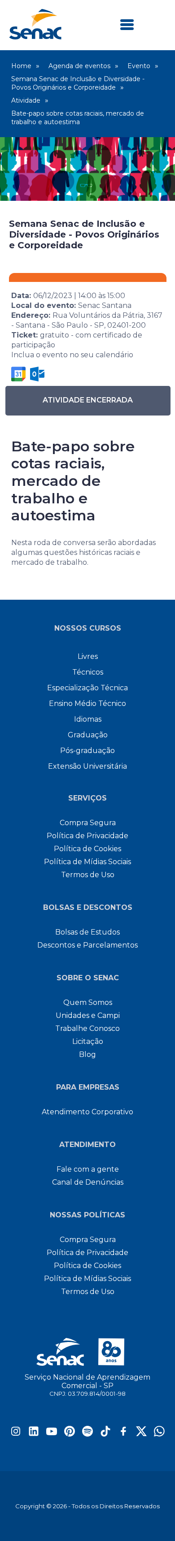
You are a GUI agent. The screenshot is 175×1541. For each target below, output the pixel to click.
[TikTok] (105, 1434)
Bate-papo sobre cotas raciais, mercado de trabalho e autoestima (77, 117)
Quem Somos (87, 1002)
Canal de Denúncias (87, 1182)
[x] (141, 1434)
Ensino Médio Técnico (87, 703)
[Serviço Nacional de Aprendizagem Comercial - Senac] (35, 37)
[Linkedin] (33, 1434)
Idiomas (87, 719)
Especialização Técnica (87, 688)
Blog (87, 1054)
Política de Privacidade (87, 835)
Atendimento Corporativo (87, 1112)
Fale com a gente (88, 1169)
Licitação (87, 1041)
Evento (138, 66)
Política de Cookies (87, 848)
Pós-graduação (87, 750)
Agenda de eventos (79, 66)
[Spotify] (87, 1434)
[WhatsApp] (159, 1434)
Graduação (88, 735)
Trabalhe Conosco (87, 1028)
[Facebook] (123, 1434)
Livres (88, 656)
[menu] (127, 25)
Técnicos (87, 672)
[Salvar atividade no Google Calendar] (18, 374)
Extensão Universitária (87, 766)
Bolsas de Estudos (87, 932)
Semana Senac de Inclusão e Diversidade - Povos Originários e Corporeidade (77, 83)
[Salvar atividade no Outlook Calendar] (37, 374)
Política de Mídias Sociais (87, 861)
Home (21, 66)
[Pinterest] (69, 1434)
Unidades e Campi (88, 1015)
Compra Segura (88, 822)
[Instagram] (15, 1434)
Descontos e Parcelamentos (87, 945)
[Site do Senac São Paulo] (87, 1352)
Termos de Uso (87, 874)
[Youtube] (51, 1434)
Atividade (25, 100)
